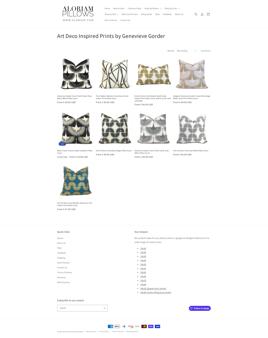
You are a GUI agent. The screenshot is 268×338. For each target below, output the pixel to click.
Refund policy (63, 282)
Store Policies (63, 262)
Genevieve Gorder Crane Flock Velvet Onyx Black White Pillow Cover (74, 97)
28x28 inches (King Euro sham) (155, 292)
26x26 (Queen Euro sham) (153, 288)
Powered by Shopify (76, 332)
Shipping (61, 258)
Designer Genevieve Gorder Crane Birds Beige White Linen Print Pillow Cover (191, 97)
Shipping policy (132, 331)
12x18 (143, 248)
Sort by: (171, 50)
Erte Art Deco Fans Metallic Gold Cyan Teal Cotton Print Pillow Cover (74, 204)
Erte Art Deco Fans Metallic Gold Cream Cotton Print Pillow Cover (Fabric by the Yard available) (153, 98)
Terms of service (118, 331)
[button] (153, 8)
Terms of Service (64, 272)
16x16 (143, 268)
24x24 (143, 284)
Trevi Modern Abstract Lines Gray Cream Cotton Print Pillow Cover (112, 97)
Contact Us (62, 267)
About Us (61, 243)
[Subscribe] (104, 308)
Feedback (61, 253)
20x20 (143, 276)
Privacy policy (104, 331)
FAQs (59, 248)
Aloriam (66, 332)
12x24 (143, 256)
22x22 (143, 280)
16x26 (143, 264)
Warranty (61, 277)
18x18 (143, 272)
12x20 (143, 252)
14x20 (143, 260)
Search (60, 238)
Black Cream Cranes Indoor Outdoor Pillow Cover (74, 152)
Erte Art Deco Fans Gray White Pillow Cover (190, 151)
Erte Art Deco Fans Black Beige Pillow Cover (114, 151)
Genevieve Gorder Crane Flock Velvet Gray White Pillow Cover (152, 152)
